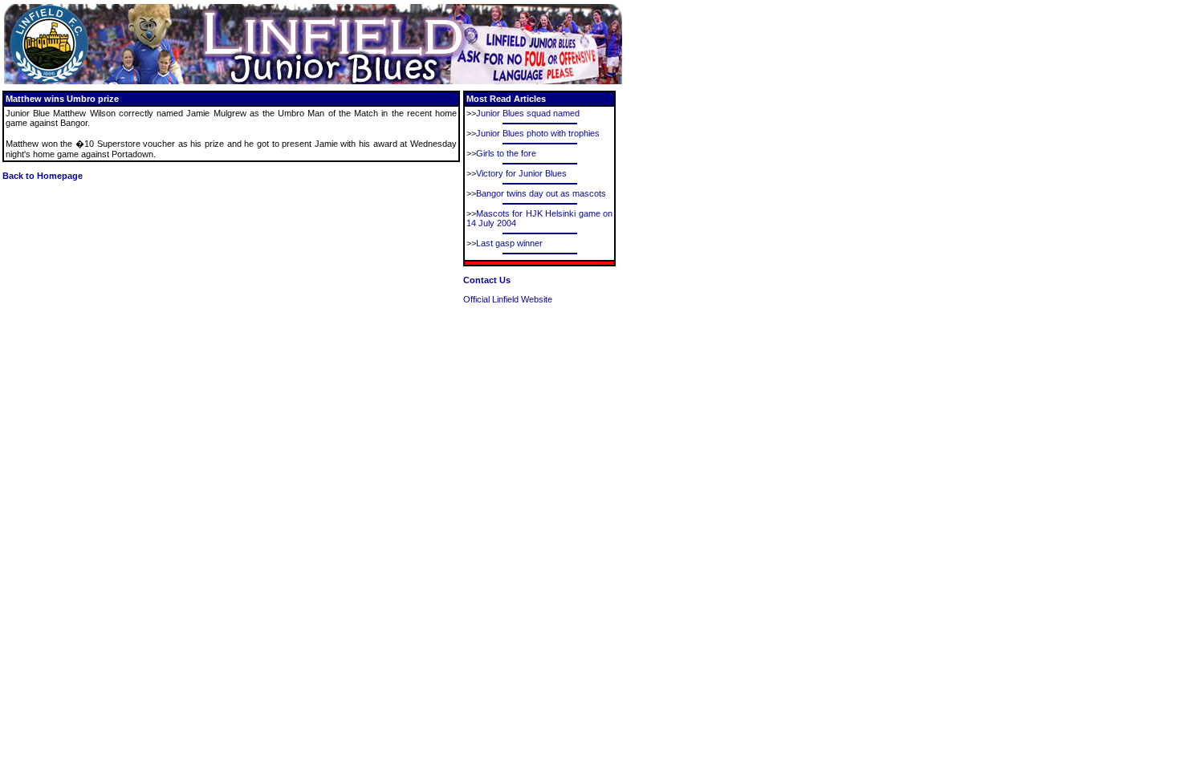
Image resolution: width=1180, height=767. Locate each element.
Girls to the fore (506, 153)
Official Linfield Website (507, 299)
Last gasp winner (509, 243)
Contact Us (487, 280)
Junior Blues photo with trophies (538, 133)
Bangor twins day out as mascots (541, 193)
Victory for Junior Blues (521, 173)
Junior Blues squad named (528, 113)
